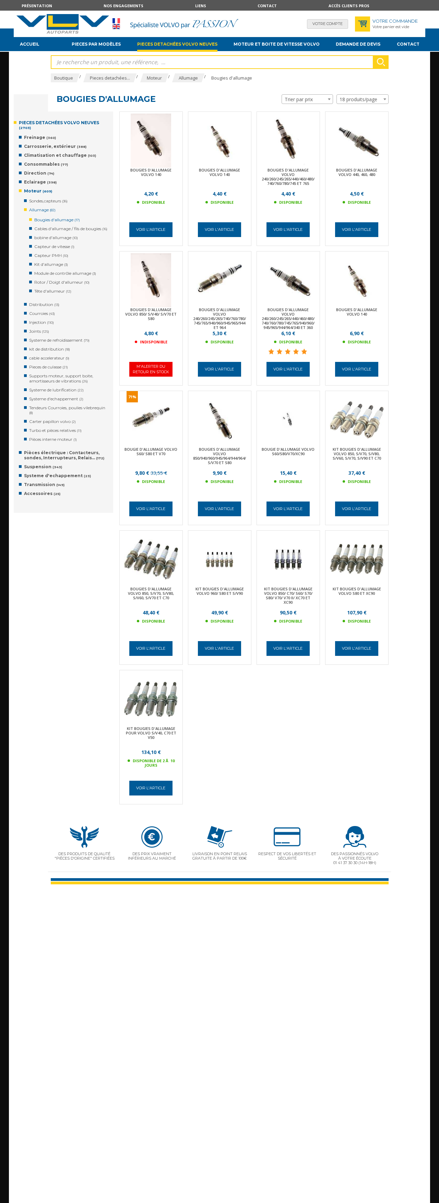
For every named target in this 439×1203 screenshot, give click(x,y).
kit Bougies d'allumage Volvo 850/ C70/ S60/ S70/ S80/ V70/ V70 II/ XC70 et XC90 (288, 595)
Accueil (29, 44)
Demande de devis (358, 44)
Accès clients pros (349, 5)
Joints (39, 331)
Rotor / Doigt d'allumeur (62, 282)
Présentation (37, 5)
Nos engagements (123, 5)
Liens (200, 5)
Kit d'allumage (51, 264)
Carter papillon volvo (52, 421)
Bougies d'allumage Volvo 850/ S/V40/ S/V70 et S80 (151, 314)
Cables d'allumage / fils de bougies (70, 228)
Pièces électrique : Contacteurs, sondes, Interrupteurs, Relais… (64, 455)
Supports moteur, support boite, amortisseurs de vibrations (61, 378)
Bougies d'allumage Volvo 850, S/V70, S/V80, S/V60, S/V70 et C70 (151, 593)
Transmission (44, 484)
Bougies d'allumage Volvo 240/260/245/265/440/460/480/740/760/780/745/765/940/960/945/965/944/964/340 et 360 (288, 318)
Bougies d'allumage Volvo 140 (150, 172)
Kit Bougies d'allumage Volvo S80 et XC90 (357, 591)
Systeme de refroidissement (59, 340)
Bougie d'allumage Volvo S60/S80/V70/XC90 (288, 451)
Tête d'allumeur (52, 291)
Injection (41, 322)
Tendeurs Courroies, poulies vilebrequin (67, 410)
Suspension (43, 466)
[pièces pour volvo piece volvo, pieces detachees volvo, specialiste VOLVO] (62, 24)
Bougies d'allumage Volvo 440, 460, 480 (356, 172)
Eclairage (40, 182)
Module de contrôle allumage (65, 273)
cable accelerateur (49, 358)
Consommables (46, 164)
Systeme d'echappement (56, 398)
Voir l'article (150, 229)
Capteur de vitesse (54, 246)
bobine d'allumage (56, 237)
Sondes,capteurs (48, 200)
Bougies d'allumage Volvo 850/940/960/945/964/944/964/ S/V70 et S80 (219, 456)
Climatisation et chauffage (60, 155)
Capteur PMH (51, 255)
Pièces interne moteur (53, 439)
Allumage (42, 209)
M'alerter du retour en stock (151, 369)
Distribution (44, 304)
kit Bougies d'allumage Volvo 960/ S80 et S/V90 (219, 591)
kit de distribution (49, 349)
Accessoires (42, 493)
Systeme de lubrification (56, 389)
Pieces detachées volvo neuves (177, 44)
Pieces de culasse (48, 366)
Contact (267, 5)
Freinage (40, 137)
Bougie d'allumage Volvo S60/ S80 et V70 (150, 451)
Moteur (38, 190)
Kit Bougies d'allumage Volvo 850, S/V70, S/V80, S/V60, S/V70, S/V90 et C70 (357, 453)
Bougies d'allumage (57, 219)
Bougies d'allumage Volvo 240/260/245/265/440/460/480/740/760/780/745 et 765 (288, 177)
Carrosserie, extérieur (55, 146)
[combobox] (307, 99)
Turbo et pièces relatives (55, 430)
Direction (39, 173)
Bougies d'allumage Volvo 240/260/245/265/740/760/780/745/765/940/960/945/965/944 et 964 (219, 318)
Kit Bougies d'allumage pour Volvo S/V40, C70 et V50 (151, 733)
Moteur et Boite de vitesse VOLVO (277, 44)
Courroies (42, 313)
